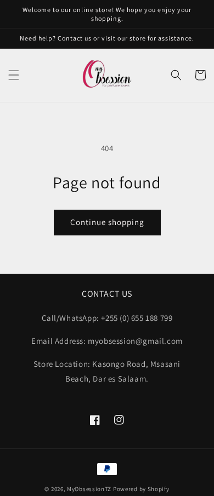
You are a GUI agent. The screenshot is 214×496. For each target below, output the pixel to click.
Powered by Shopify (141, 489)
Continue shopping (107, 222)
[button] (14, 75)
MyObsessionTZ (89, 489)
